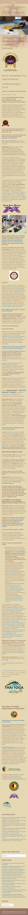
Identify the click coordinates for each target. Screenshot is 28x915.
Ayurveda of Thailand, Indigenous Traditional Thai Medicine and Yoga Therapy (13, 305)
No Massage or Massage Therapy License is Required (12, 240)
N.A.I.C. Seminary (18, 288)
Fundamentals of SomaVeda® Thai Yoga (15, 331)
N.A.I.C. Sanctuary (19, 199)
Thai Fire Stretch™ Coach (14, 391)
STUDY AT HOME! (9, 671)
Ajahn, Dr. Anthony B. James (17, 249)
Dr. (3, 538)
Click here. (4, 144)
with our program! (20, 235)
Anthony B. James (8, 291)
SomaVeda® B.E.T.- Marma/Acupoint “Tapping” (13, 192)
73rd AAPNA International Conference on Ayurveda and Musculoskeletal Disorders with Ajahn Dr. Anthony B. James (14, 891)
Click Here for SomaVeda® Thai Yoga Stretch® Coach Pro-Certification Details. (13, 423)
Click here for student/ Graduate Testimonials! (14, 91)
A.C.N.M (4, 157)
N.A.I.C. (4, 468)
